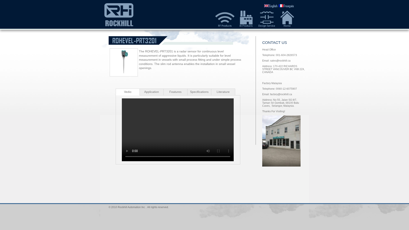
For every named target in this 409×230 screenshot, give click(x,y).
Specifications (199, 91)
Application (151, 91)
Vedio (127, 91)
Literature (223, 91)
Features (175, 91)
